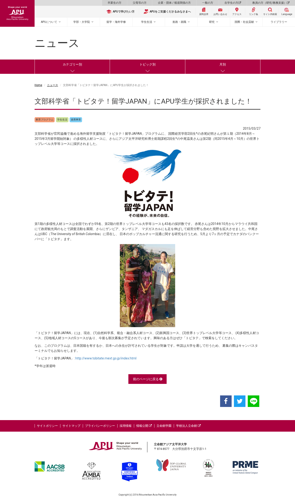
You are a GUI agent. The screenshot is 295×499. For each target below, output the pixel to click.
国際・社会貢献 (244, 22)
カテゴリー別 (72, 64)
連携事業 (76, 119)
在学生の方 (231, 2)
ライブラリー (279, 22)
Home (38, 85)
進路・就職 (179, 22)
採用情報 (126, 425)
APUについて (49, 22)
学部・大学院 (81, 22)
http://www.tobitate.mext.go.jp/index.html (105, 358)
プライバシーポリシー (100, 425)
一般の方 (207, 2)
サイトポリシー (47, 425)
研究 (212, 22)
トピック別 (147, 64)
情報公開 (142, 425)
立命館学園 (163, 425)
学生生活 (146, 22)
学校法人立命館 (187, 425)
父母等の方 (140, 2)
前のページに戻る (146, 379)
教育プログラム (44, 119)
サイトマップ (71, 425)
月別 (222, 64)
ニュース (52, 85)
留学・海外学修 (116, 22)
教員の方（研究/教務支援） (269, 2)
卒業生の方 (114, 2)
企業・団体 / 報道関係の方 (174, 2)
